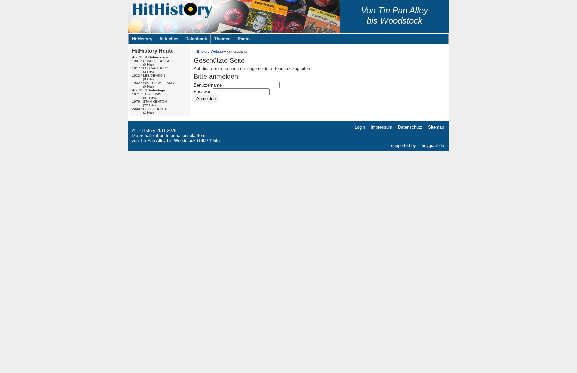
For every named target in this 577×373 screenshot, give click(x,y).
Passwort (203, 91)
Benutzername (208, 85)
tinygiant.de (433, 145)
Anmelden (206, 98)
